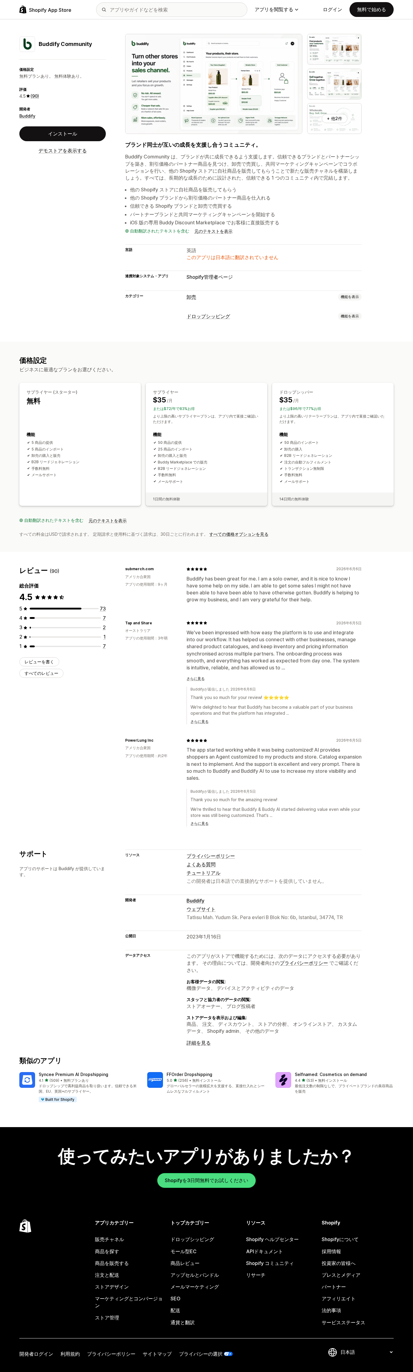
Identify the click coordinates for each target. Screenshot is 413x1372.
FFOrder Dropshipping (189, 1074)
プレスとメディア (341, 1275)
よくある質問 (201, 864)
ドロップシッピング (208, 316)
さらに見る (196, 678)
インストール (62, 134)
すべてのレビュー (41, 673)
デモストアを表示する (62, 151)
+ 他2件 (334, 118)
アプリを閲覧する (274, 9)
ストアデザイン (112, 1287)
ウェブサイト (201, 909)
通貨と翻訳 (183, 1322)
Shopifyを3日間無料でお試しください (206, 1180)
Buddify (27, 116)
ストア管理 (107, 1318)
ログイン (332, 9)
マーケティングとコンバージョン (129, 1302)
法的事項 (331, 1310)
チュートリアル (203, 873)
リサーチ (255, 1275)
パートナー (334, 1287)
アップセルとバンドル (195, 1275)
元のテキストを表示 (213, 231)
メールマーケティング (195, 1287)
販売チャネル (109, 1239)
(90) (35, 96)
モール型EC (184, 1251)
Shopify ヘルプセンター (272, 1239)
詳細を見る (199, 1043)
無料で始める (371, 9)
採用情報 (331, 1251)
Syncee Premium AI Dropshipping (73, 1074)
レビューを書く (39, 661)
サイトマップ (157, 1354)
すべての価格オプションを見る (238, 534)
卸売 (191, 297)
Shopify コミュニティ (270, 1263)
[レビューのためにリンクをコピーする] (157, 569)
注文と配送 (107, 1275)
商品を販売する (112, 1263)
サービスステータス (343, 1322)
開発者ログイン (36, 1354)
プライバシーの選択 (201, 1354)
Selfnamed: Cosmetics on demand (331, 1074)
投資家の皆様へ (339, 1263)
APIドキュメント (264, 1251)
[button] (78, 1087)
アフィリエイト (339, 1299)
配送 (175, 1310)
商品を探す (107, 1251)
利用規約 (70, 1354)
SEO (175, 1299)
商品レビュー (185, 1263)
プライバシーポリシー (211, 856)
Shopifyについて (340, 1239)
